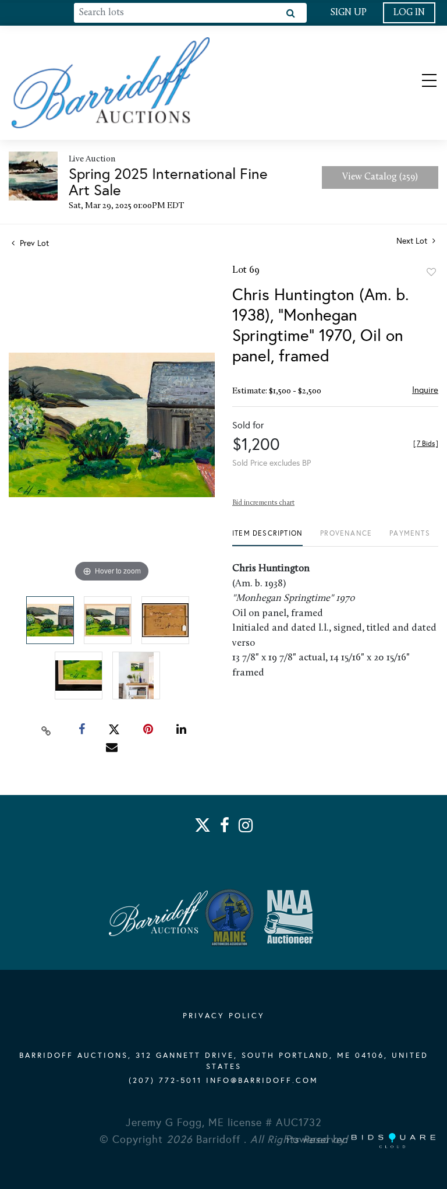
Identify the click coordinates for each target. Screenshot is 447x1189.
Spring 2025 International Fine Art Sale (168, 181)
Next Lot (413, 241)
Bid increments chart (263, 502)
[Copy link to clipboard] (47, 730)
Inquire (425, 390)
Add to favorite (431, 272)
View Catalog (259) (380, 177)
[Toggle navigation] (419, 82)
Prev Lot (33, 243)
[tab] (267, 537)
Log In (409, 12)
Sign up (348, 12)
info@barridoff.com (262, 1080)
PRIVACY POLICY (224, 1016)
